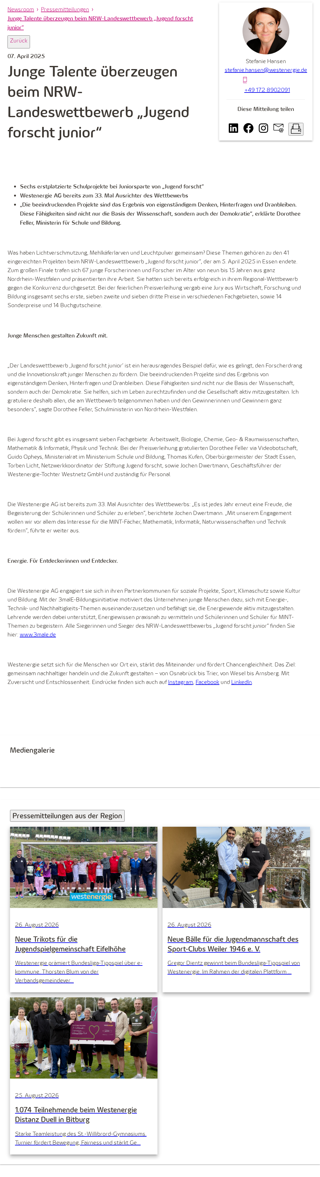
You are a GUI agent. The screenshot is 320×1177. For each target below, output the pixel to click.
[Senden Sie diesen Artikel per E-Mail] (278, 129)
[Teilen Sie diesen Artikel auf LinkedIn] (233, 129)
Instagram (180, 682)
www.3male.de (38, 634)
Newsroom (21, 9)
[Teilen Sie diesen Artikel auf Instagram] (263, 129)
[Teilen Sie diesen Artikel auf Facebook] (248, 129)
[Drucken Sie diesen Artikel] (295, 129)
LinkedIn (241, 682)
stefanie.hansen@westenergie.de (266, 69)
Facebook (207, 682)
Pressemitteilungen (65, 9)
